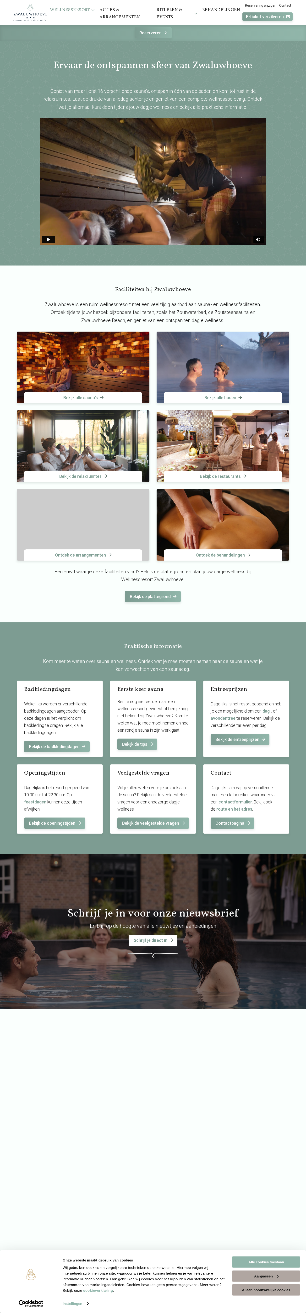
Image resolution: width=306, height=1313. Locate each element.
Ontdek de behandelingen (220, 555)
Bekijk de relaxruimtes (80, 476)
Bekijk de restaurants (220, 476)
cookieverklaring (98, 1290)
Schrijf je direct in (150, 940)
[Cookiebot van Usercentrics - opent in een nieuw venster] (31, 1303)
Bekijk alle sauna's (80, 397)
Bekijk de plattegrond (150, 596)
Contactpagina (229, 823)
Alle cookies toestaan (266, 1262)
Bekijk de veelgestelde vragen (150, 823)
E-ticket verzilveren (265, 16)
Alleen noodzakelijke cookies (266, 1290)
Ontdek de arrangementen (80, 555)
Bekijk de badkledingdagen (54, 746)
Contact (285, 5)
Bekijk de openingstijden (52, 823)
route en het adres (234, 809)
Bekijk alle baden (220, 397)
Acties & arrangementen (119, 13)
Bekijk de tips (134, 744)
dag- (266, 711)
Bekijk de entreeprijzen (237, 739)
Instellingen (72, 1304)
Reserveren (150, 32)
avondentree (223, 718)
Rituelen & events (169, 13)
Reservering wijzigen (260, 5)
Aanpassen (263, 1276)
